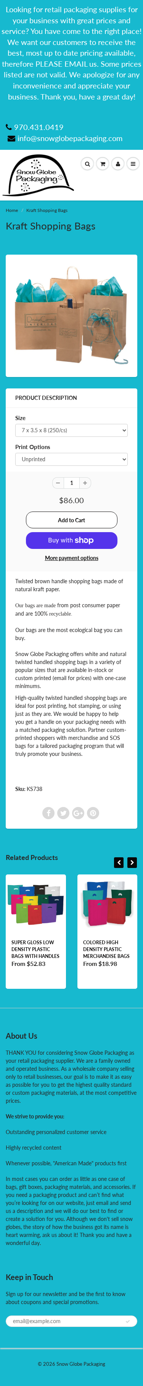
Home (12, 210)
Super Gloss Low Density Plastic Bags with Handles (35, 949)
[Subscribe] (127, 1321)
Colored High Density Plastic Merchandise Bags (106, 949)
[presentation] (119, 862)
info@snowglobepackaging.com (70, 138)
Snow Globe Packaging (80, 1364)
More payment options (71, 558)
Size (20, 417)
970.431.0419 (39, 127)
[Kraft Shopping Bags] (71, 314)
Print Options (32, 446)
